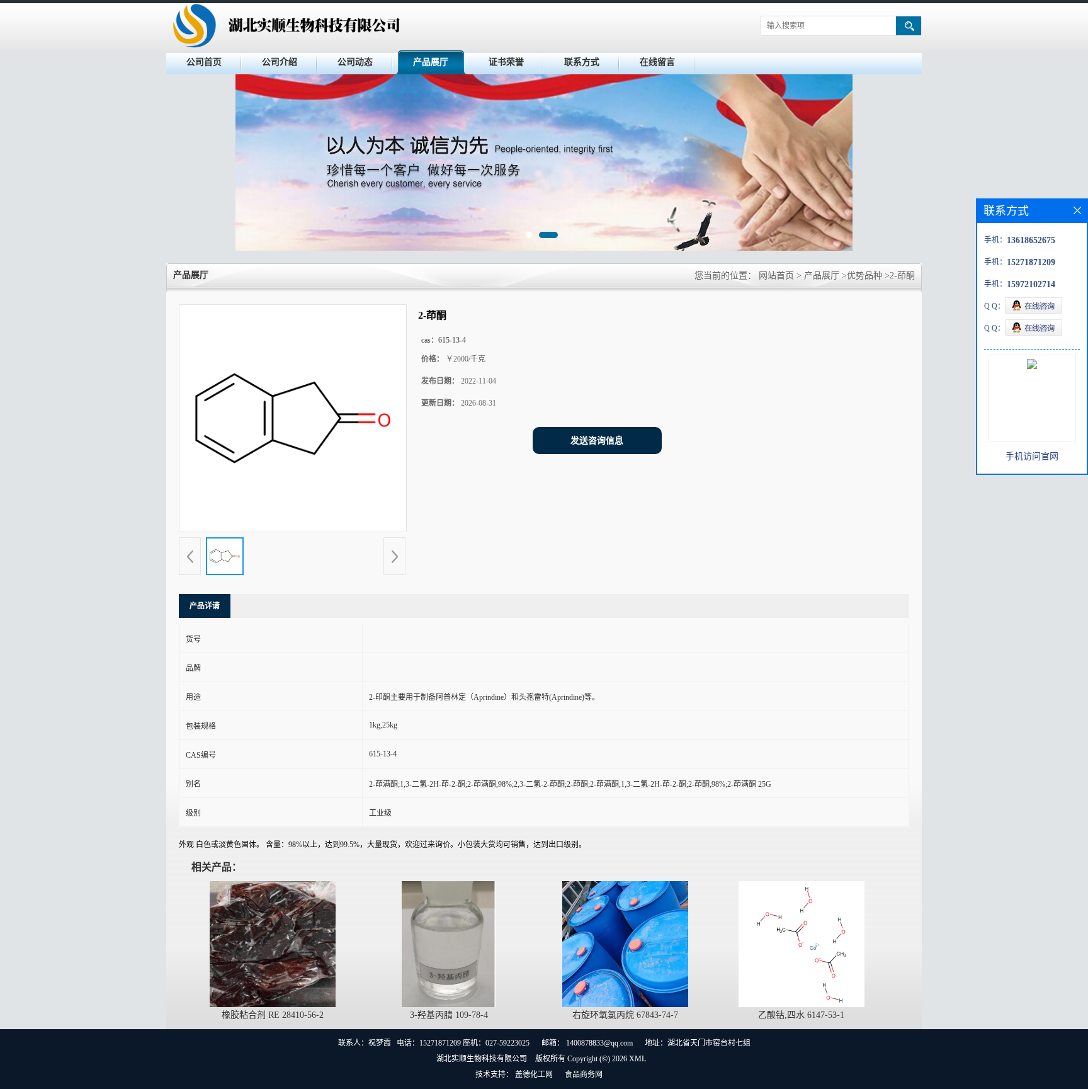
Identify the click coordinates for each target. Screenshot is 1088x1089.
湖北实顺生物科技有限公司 (481, 1058)
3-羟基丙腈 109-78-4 (449, 1015)
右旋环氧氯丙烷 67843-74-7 (625, 1015)
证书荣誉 (506, 62)
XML (637, 1058)
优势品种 (864, 275)
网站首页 (776, 275)
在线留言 (657, 62)
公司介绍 (279, 62)
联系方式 (581, 62)
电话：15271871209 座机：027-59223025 (463, 1043)
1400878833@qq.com (599, 1043)
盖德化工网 (534, 1074)
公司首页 (204, 62)
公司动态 (355, 62)
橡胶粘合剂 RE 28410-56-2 (273, 1015)
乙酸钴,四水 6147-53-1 (801, 1015)
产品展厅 (430, 62)
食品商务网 (584, 1074)
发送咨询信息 (596, 440)
